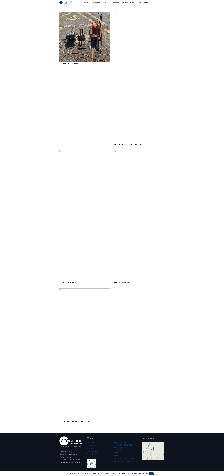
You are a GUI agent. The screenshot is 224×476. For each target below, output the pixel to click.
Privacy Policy (92, 454)
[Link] (63, 2)
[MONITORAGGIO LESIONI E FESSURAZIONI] (139, 77)
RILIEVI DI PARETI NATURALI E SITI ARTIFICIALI (74, 421)
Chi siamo (90, 443)
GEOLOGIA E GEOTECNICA (123, 456)
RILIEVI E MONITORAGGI (122, 461)
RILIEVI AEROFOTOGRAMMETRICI (70, 283)
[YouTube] (153, 2)
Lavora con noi (92, 451)
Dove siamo (91, 445)
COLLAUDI (117, 450)
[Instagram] (159, 2)
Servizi (89, 448)
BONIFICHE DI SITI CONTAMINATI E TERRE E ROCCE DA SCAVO (123, 445)
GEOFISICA (118, 453)
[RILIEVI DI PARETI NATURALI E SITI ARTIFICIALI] (84, 354)
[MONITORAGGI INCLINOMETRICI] (84, 37)
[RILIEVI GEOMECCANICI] (139, 215)
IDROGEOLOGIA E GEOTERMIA (124, 458)
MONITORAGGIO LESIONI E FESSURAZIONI (129, 144)
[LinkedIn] (156, 2)
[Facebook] (162, 2)
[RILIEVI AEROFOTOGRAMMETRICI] (84, 215)
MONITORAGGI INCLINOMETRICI (70, 63)
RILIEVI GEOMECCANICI (122, 283)
